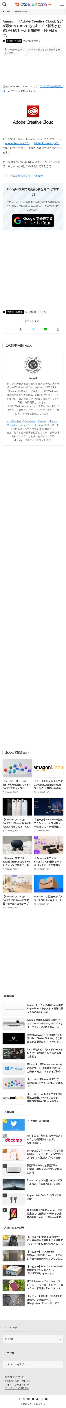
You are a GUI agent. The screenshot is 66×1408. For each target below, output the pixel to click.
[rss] (41, 1399)
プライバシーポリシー (17, 1384)
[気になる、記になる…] (33, 4)
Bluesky (53, 421)
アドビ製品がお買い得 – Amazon (24, 175)
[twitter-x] (24, 1399)
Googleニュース (28, 425)
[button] (8, 329)
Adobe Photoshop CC (46, 143)
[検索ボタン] (4, 4)
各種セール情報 (14, 41)
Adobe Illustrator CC (17, 143)
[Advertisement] (33, 70)
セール (42, 312)
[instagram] (28, 1399)
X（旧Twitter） (14, 421)
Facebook (30, 421)
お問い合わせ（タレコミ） (19, 1381)
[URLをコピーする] (57, 329)
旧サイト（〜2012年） (17, 1388)
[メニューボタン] (61, 4)
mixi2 (42, 425)
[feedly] (37, 1399)
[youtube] (33, 1399)
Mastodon (12, 425)
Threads (42, 421)
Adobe (33, 312)
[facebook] (19, 1399)
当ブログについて (14, 1377)
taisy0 (33, 378)
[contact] (46, 1399)
